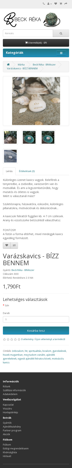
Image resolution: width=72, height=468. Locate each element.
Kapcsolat (8, 404)
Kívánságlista (10, 452)
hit (26, 351)
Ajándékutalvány (12, 426)
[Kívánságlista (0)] (55, 3)
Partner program (12, 430)
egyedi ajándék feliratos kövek (34, 358)
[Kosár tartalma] (61, 3)
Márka (21, 64)
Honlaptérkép (10, 412)
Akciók (6, 434)
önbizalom (18, 351)
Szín (7, 305)
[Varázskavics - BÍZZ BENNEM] (36, 101)
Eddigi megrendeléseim (16, 448)
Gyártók (7, 422)
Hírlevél (7, 456)
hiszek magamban (13, 354)
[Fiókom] (49, 3)
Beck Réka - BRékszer (44, 64)
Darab (6, 313)
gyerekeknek (59, 351)
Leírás (9, 171)
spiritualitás (35, 351)
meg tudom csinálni (34, 354)
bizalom (46, 351)
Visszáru (7, 408)
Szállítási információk (14, 390)
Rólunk (6, 386)
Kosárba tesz (36, 330)
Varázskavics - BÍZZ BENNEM (22, 68)
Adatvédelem (10, 394)
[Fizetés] (66, 3)
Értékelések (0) (27, 171)
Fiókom (7, 444)
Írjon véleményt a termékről (50, 339)
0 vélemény (27, 339)
